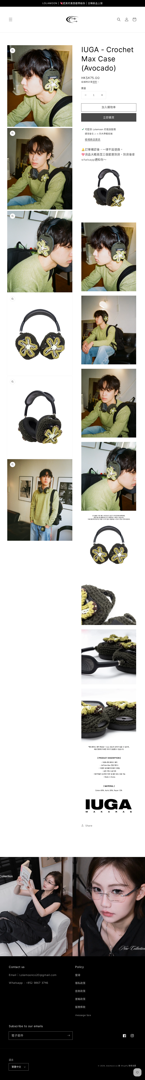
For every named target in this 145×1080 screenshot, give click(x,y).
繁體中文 (16, 1066)
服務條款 (80, 1006)
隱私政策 (80, 982)
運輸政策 (80, 998)
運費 (95, 82)
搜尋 (77, 974)
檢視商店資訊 (92, 139)
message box (83, 1015)
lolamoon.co (112, 1066)
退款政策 (80, 990)
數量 (83, 88)
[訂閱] (68, 1035)
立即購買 (108, 117)
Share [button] (88, 825)
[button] (10, 19)
